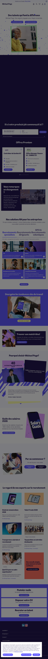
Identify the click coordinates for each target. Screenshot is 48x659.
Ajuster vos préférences (7, 654)
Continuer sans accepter (26, 654)
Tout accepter (36, 654)
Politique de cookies (18, 651)
